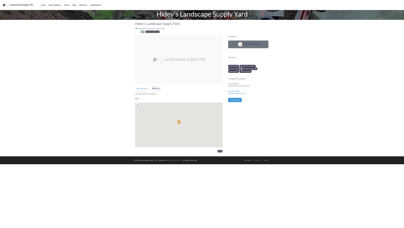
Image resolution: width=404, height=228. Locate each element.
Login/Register (96, 5)
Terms (266, 160)
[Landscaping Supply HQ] (18, 4)
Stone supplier (233, 71)
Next (220, 151)
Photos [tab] (157, 88)
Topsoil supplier (246, 71)
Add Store (83, 5)
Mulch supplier (233, 66)
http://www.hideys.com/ (237, 93)
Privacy (258, 160)
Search (66, 5)
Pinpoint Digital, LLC (174, 160)
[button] (141, 59)
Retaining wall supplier (249, 69)
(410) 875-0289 (234, 91)
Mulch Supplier (251, 44)
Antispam (248, 160)
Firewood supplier (234, 69)
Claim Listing (235, 100)
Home (43, 5)
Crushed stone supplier (248, 66)
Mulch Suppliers (55, 5)
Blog (74, 5)
